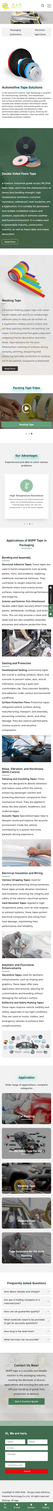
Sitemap (6, 1500)
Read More (10, 242)
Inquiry (45, 1507)
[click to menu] (49, 6)
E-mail (17, 1507)
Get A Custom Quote (26, 1401)
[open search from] (43, 5)
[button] (50, 415)
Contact (31, 1507)
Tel (5, 1507)
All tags (15, 1500)
